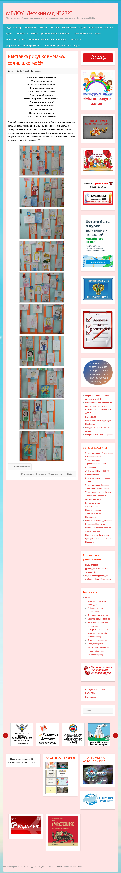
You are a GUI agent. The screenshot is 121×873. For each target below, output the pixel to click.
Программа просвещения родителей (23, 45)
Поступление (21, 33)
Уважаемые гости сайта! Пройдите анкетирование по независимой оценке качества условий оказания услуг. (98, 372)
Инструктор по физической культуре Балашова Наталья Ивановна (98, 538)
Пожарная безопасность (98, 629)
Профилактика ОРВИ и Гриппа (99, 435)
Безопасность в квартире (99, 619)
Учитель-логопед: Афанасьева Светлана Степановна (95, 463)
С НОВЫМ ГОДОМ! (19, 466)
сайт (12, 71)
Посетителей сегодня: (20, 759)
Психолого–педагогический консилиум (48, 39)
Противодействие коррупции (98, 420)
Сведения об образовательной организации (26, 27)
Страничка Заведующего (101, 27)
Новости (55, 27)
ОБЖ (87, 597)
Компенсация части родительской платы (50, 33)
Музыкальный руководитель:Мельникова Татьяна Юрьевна (97, 568)
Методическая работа (15, 39)
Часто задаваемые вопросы (87, 33)
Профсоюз (90, 424)
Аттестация (75, 39)
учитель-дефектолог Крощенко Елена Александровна (94, 503)
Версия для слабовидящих (98, 57)
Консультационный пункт (74, 27)
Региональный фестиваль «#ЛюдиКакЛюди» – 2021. (48, 474)
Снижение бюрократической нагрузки (62, 45)
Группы (8, 33)
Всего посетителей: (19, 762)
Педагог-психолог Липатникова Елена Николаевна (94, 513)
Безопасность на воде (97, 640)
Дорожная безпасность (98, 615)
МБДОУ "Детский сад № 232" (39, 13)
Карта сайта (90, 417)
